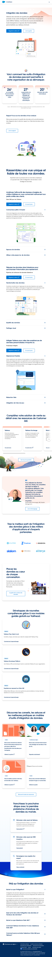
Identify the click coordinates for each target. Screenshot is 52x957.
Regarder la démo (13, 31)
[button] (49, 439)
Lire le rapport (12, 130)
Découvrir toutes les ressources (26, 794)
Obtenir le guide (8, 754)
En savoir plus (28, 204)
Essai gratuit (20, 829)
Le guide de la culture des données (15, 593)
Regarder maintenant (34, 754)
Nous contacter (20, 867)
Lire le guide (28, 31)
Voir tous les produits (26, 460)
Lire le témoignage (32, 509)
